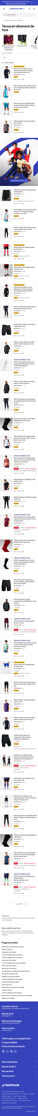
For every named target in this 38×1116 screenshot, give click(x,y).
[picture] (6, 72)
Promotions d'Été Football (10, 982)
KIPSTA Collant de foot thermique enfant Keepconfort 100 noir (25, 228)
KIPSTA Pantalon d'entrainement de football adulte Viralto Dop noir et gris (25, 401)
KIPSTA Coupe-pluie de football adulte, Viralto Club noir (24, 382)
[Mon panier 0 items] (34, 9)
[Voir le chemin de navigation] (2, 20)
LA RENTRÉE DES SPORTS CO (19, 180)
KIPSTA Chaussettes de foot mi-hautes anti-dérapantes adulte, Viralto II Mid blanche (24, 363)
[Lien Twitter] (7, 1051)
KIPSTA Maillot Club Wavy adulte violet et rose (24, 701)
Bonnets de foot (7, 949)
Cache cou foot (7, 990)
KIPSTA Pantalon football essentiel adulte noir (25, 498)
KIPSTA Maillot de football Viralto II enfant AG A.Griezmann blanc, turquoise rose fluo (25, 211)
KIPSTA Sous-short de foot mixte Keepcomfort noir (25, 325)
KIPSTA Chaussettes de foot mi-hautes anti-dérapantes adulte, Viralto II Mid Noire (24, 562)
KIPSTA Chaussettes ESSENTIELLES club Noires (25, 836)
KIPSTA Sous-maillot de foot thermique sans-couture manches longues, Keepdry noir (25, 798)
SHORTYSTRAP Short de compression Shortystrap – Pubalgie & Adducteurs (23, 737)
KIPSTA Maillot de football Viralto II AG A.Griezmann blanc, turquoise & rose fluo (25, 87)
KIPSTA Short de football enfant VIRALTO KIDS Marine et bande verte (24, 878)
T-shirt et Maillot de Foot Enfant (12, 955)
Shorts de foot (22, 46)
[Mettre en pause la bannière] (31, 2)
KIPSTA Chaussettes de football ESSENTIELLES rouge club (24, 541)
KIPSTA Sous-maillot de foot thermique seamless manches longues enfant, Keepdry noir (24, 757)
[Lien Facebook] (3, 1051)
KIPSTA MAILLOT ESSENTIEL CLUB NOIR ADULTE (24, 480)
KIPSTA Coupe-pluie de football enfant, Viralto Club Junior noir (24, 343)
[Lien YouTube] (11, 1051)
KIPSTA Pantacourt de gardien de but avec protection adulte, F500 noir (25, 684)
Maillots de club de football (11, 976)
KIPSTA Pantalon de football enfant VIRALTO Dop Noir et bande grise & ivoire (25, 817)
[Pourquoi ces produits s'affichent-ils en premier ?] (3, 63)
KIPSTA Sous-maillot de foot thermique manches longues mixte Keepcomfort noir (23, 70)
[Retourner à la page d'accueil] (16, 9)
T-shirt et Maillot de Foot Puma (12, 993)
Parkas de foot (7, 984)
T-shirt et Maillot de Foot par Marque (14, 963)
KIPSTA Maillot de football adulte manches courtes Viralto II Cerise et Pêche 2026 (25, 519)
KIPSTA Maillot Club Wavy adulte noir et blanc (24, 122)
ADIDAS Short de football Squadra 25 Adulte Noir (25, 191)
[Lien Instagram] (15, 1051)
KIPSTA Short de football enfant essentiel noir (24, 268)
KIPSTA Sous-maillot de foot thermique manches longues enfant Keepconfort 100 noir (23, 289)
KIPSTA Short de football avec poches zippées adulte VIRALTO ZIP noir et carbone (24, 581)
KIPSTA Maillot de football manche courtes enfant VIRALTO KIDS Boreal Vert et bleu (25, 644)
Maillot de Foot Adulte (9, 952)
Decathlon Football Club (10, 974)
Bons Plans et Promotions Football (13, 987)
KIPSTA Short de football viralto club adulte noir (24, 779)
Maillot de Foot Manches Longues (13, 947)
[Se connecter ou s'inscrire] (29, 9)
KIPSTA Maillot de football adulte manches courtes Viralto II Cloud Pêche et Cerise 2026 (25, 460)
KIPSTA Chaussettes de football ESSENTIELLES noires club (24, 419)
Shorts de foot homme (9, 965)
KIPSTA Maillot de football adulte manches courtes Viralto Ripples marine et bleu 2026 (25, 854)
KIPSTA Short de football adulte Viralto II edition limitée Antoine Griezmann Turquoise (24, 105)
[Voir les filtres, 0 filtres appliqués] (4, 57)
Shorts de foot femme (9, 968)
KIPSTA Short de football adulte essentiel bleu (24, 665)
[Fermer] (34, 2)
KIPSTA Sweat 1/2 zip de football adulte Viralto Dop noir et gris (24, 718)
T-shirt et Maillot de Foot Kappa (12, 979)
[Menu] (4, 9)
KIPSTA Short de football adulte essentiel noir (24, 248)
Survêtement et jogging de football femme (16, 971)
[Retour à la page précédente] (11, 904)
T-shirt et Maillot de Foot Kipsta (12, 957)
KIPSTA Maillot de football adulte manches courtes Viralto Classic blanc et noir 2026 (25, 438)
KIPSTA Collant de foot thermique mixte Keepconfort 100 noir (25, 307)
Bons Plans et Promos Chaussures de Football (17, 995)
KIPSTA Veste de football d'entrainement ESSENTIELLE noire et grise (25, 601)
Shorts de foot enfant (9, 960)
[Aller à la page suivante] (27, 904)
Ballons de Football (8, 998)
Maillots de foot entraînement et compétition (8, 48)
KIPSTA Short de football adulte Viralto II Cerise (24, 622)
